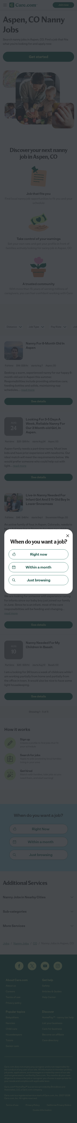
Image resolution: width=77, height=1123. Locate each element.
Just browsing (38, 580)
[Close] (68, 536)
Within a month (38, 567)
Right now (38, 554)
